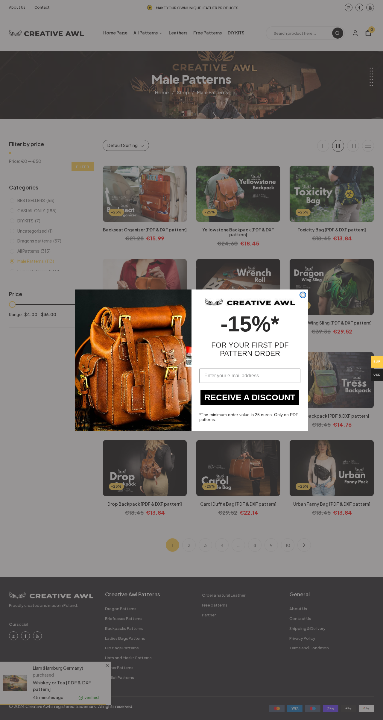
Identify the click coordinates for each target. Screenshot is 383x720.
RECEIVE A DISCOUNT (249, 397)
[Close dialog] (303, 295)
